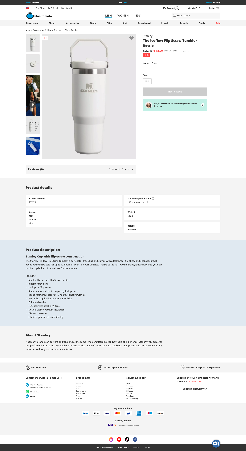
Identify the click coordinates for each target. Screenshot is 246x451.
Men (108, 15)
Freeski (165, 23)
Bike (109, 23)
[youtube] (119, 439)
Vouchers (130, 396)
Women (123, 15)
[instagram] (111, 439)
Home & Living (54, 30)
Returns (129, 393)
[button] (81, 169)
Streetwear (32, 23)
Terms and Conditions (105, 447)
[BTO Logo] (57, 15)
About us (79, 383)
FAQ (128, 383)
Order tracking (132, 398)
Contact (129, 386)
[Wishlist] (134, 36)
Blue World (66, 8)
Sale (218, 23)
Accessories (72, 23)
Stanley (147, 36)
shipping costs (183, 51)
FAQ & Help (53, 8)
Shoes (52, 23)
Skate (93, 23)
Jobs (77, 388)
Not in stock (175, 91)
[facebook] (135, 439)
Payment (129, 388)
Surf (124, 23)
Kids (137, 15)
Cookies (147, 447)
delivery (212, 2)
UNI (148, 81)
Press (78, 396)
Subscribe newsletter (195, 388)
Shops (78, 386)
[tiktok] (127, 439)
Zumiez (79, 398)
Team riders (81, 391)
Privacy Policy (123, 447)
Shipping (129, 391)
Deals (202, 23)
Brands (184, 23)
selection (32, 2)
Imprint (136, 447)
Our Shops (41, 8)
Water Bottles (71, 30)
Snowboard (144, 23)
